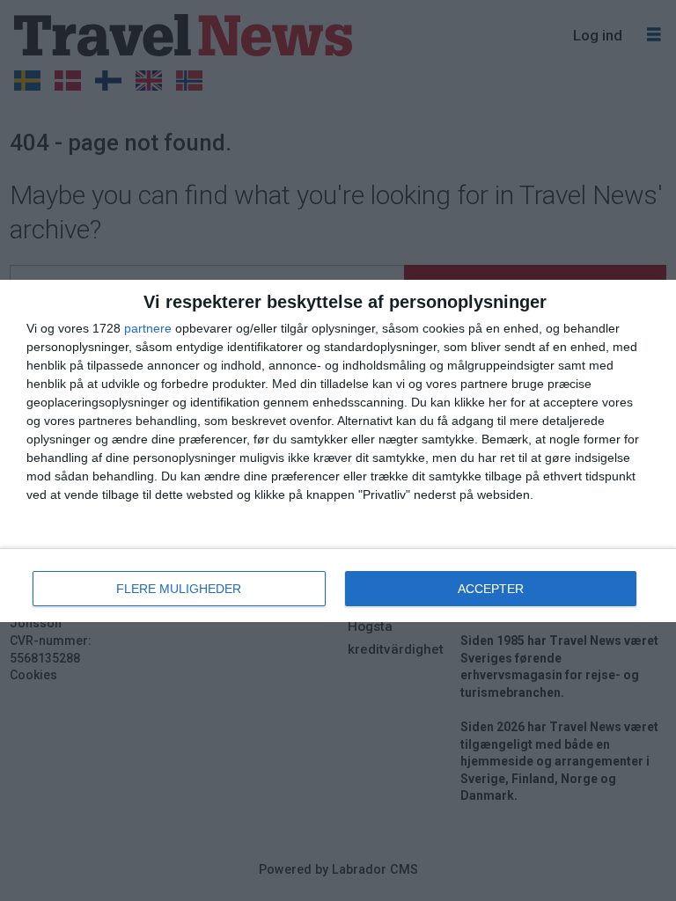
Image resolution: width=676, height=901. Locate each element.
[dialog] (338, 451)
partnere (148, 328)
